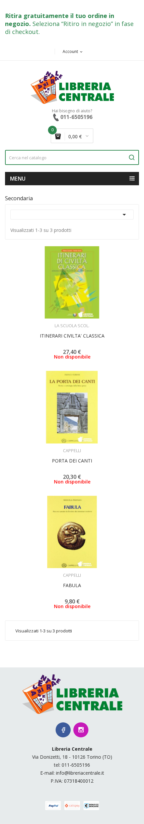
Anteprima (54, 322)
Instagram (80, 729)
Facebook (63, 729)
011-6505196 (76, 765)
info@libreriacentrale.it (80, 773)
